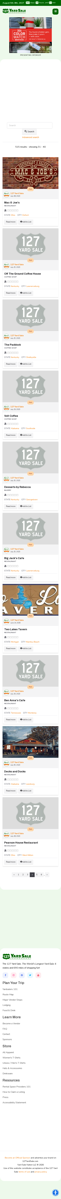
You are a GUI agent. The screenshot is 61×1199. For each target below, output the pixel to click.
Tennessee (16, 713)
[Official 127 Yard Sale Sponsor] (30, 35)
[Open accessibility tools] (55, 1192)
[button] (55, 12)
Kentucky (15, 286)
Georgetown (32, 499)
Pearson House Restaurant (21, 842)
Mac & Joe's (12, 202)
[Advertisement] (30, 100)
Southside (30, 428)
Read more (10, 222)
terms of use (24, 1171)
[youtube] (38, 975)
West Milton (27, 855)
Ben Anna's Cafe (14, 700)
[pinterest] (22, 975)
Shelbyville (31, 357)
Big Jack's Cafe (14, 558)
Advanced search (30, 137)
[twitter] (30, 975)
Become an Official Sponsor (17, 1157)
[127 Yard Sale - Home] (14, 10)
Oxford (25, 215)
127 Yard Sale (17, 193)
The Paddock (12, 344)
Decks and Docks (15, 771)
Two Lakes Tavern (15, 629)
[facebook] (5, 975)
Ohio (13, 215)
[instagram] (13, 975)
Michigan (15, 642)
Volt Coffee (11, 415)
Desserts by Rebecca (17, 487)
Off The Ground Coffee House (22, 273)
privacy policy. (41, 1171)
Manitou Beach (32, 642)
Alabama (15, 428)
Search (31, 131)
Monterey (32, 713)
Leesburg (30, 784)
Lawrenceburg (32, 286)
